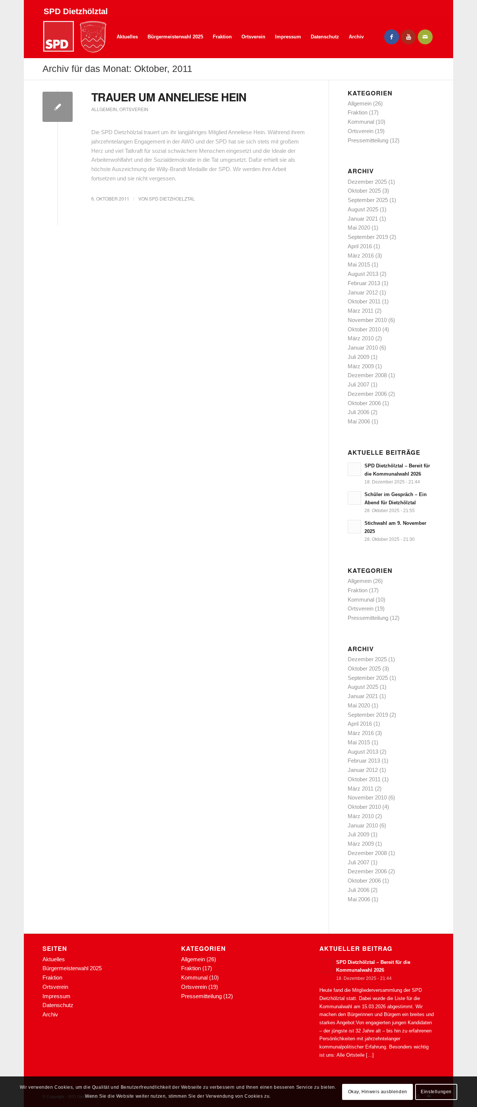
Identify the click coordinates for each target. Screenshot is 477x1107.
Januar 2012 (363, 292)
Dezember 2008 (367, 375)
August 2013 (363, 274)
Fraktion (357, 112)
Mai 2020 (359, 227)
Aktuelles (53, 959)
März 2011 (360, 311)
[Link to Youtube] (408, 36)
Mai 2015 (359, 264)
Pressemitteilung (368, 140)
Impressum (56, 996)
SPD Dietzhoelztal (172, 198)
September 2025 (368, 200)
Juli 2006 (358, 412)
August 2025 (363, 209)
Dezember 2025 (367, 182)
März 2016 (361, 255)
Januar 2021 (363, 218)
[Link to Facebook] (391, 36)
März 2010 (361, 338)
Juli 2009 (358, 357)
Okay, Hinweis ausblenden (377, 1091)
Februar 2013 (364, 283)
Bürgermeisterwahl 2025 (72, 968)
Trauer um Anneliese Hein (168, 97)
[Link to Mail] (425, 36)
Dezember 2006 (367, 394)
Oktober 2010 (364, 329)
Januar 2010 (363, 347)
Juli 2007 (358, 384)
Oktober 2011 (364, 301)
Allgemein (104, 109)
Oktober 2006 (364, 403)
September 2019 (368, 237)
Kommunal (361, 122)
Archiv (50, 1014)
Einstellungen (436, 1091)
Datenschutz (57, 1005)
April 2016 (360, 246)
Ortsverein (133, 109)
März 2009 (361, 366)
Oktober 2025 (364, 190)
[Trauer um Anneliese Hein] (57, 107)
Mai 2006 (359, 421)
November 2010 (367, 320)
